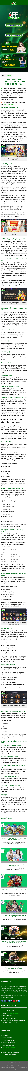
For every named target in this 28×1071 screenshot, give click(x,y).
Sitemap (5, 1025)
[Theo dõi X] (7, 1001)
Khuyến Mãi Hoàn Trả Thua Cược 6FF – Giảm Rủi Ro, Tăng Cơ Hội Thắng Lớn (14, 968)
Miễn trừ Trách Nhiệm (9, 1042)
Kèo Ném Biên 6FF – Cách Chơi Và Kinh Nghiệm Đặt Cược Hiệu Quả (14, 864)
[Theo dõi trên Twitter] (9, 1001)
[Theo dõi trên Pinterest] (14, 1001)
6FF (2, 88)
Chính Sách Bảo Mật (8, 1045)
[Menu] (26, 3)
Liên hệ (5, 1050)
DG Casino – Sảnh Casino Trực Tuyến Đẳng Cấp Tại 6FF (14, 916)
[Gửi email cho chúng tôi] (12, 1001)
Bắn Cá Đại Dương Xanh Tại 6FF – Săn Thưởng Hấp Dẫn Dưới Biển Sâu (14, 839)
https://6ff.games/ (8, 104)
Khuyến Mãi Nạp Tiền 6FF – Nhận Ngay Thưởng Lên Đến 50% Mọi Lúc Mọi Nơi (14, 942)
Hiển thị (9, 75)
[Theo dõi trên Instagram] (5, 1001)
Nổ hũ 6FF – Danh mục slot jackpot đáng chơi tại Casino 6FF (14, 890)
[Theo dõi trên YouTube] (17, 1001)
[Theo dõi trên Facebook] (2, 1001)
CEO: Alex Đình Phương (9, 1047)
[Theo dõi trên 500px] (19, 1001)
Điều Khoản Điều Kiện (9, 1040)
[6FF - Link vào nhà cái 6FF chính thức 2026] (14, 2)
